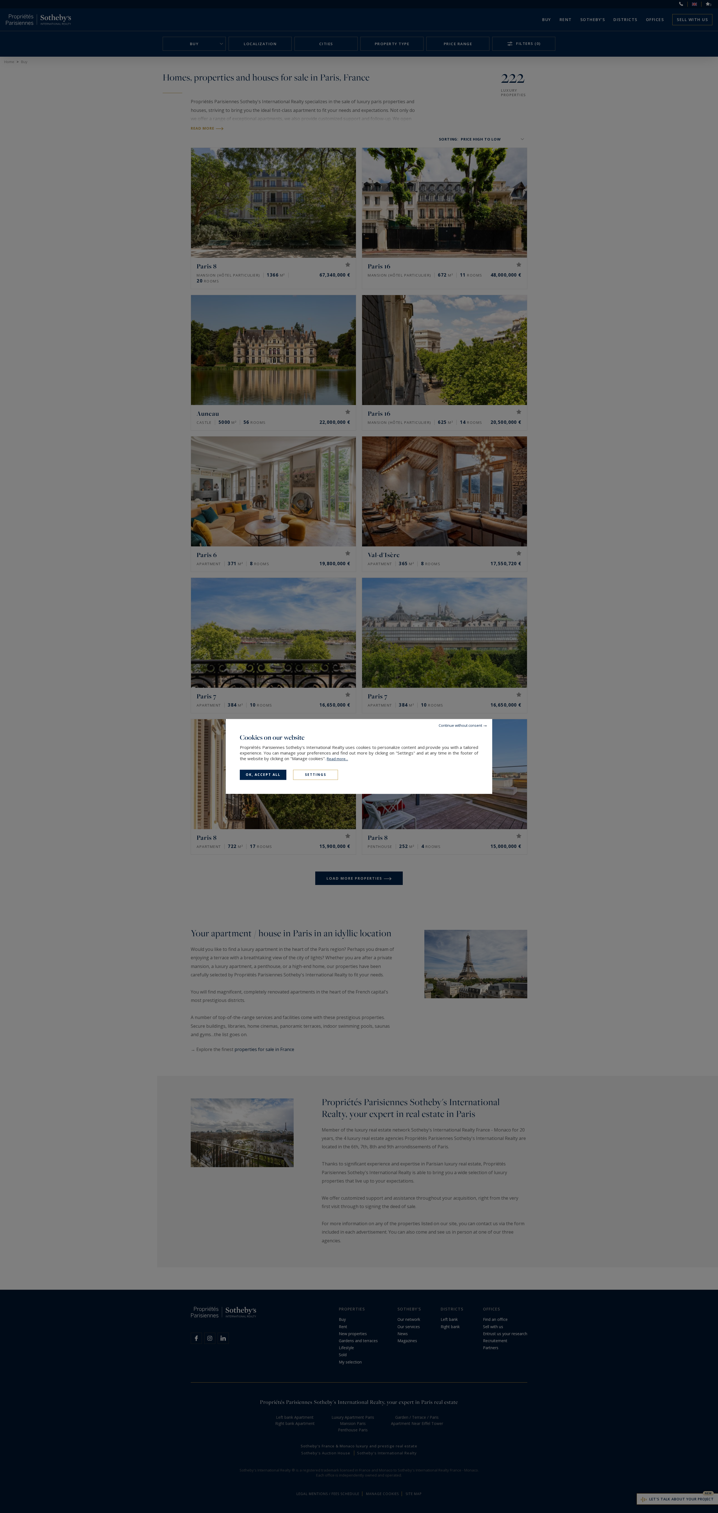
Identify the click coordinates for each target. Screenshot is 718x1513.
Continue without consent (460, 725)
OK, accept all (263, 774)
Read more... (337, 758)
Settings (315, 774)
